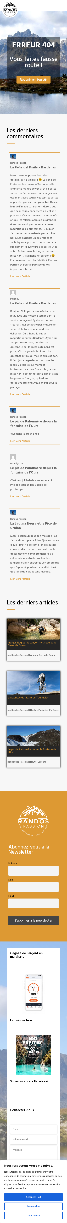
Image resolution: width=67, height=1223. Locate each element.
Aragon (34, 655)
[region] (33, 1191)
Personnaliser (34, 1206)
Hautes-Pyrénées (39, 710)
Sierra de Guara (47, 655)
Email (11, 896)
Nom (11, 880)
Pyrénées (54, 710)
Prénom (12, 863)
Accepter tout (33, 1197)
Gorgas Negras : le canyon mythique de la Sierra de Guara (32, 644)
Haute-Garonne (38, 762)
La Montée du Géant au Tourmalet (28, 697)
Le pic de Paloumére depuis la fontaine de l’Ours (32, 750)
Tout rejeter (33, 1215)
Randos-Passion (20, 655)
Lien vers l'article (20, 276)
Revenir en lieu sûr (33, 79)
